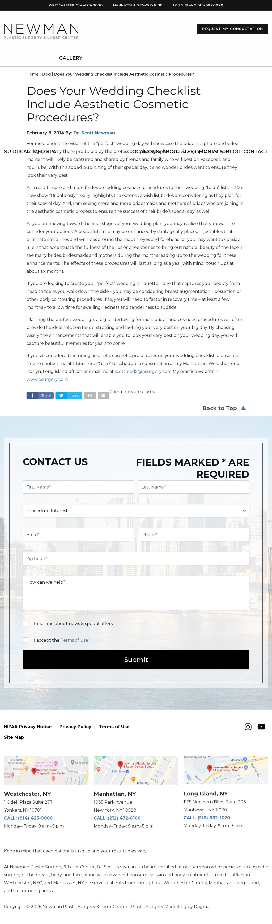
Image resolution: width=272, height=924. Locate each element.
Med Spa (44, 152)
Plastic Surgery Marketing (158, 906)
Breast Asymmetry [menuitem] (85, 104)
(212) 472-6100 (124, 818)
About (171, 152)
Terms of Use (114, 726)
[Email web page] (103, 395)
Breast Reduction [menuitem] (84, 81)
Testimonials (203, 152)
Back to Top (219, 408)
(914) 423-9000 (35, 818)
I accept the (62, 640)
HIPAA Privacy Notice (28, 726)
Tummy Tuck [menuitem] (80, 137)
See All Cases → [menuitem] (83, 151)
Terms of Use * (76, 640)
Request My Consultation (232, 29)
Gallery (70, 58)
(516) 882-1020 (214, 817)
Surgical (17, 152)
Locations (144, 152)
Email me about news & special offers (73, 623)
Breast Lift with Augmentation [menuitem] (96, 92)
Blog (233, 152)
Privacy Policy (75, 726)
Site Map (14, 737)
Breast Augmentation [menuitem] (88, 70)
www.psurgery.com (47, 379)
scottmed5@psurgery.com (143, 371)
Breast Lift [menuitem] (77, 115)
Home (33, 74)
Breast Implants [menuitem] (83, 126)
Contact (255, 152)
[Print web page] (90, 395)
